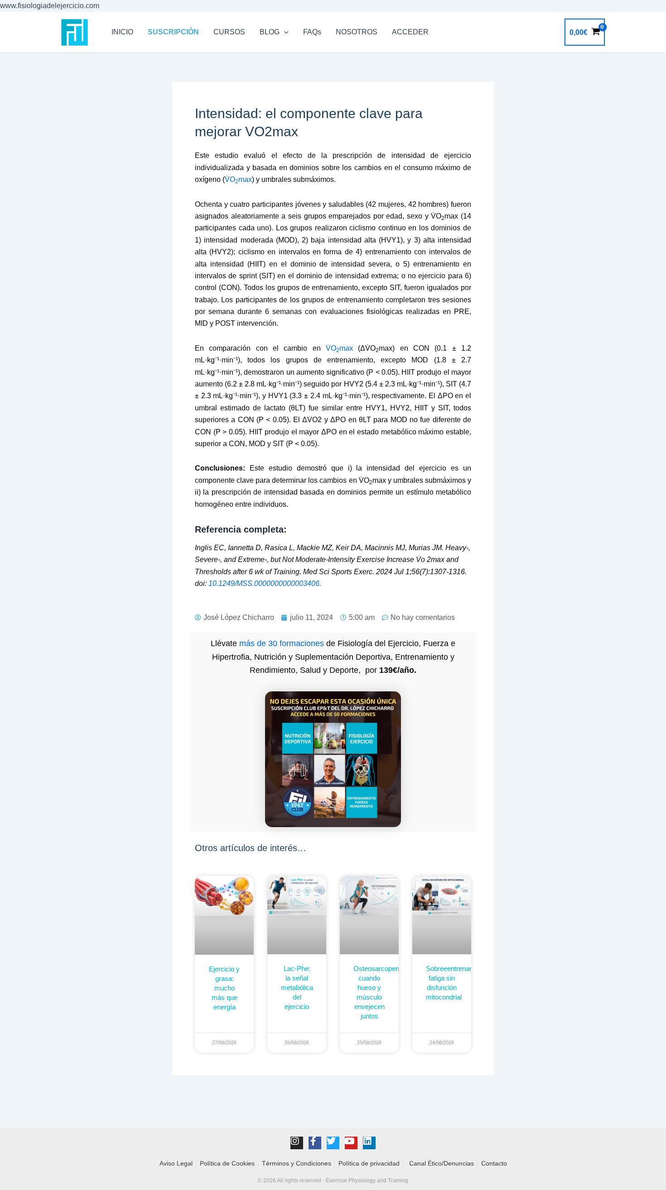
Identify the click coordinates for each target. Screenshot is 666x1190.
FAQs (312, 32)
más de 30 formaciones (281, 643)
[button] (284, 32)
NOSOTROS (356, 32)
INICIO (122, 32)
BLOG (270, 32)
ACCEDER (410, 32)
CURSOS (229, 32)
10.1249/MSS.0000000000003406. (264, 583)
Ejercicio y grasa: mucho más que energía (224, 988)
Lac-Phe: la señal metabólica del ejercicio (297, 987)
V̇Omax (238, 179)
